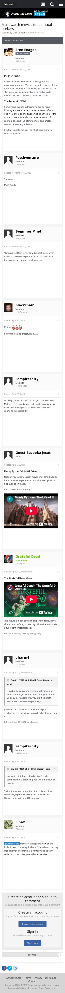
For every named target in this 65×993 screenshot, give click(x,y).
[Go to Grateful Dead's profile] (8, 559)
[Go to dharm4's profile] (8, 660)
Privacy (38, 977)
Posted (17, 69)
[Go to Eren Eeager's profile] (8, 52)
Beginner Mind (28, 231)
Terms (27, 977)
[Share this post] (58, 69)
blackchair (25, 305)
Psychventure (27, 157)
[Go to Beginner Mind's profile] (8, 234)
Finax (20, 822)
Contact (32, 981)
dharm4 (22, 657)
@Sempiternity (12, 843)
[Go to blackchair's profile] (8, 307)
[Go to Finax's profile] (8, 824)
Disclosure (50, 977)
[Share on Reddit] (15, 967)
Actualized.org (13, 977)
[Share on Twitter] (9, 968)
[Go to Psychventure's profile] (8, 160)
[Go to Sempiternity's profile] (8, 381)
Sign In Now (32, 943)
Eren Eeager (19, 32)
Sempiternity (27, 379)
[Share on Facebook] (4, 968)
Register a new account (32, 924)
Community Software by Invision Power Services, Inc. (32, 988)
